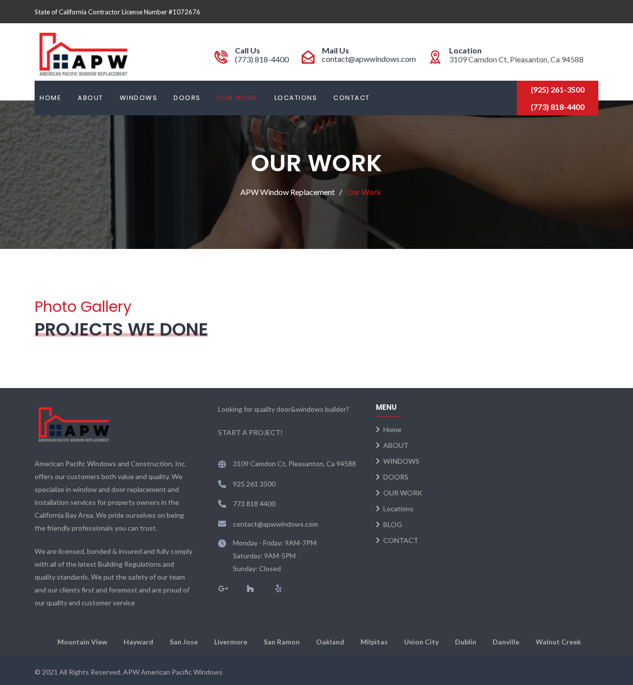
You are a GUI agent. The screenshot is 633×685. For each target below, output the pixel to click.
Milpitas (374, 641)
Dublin (465, 641)
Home (50, 97)
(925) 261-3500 (558, 89)
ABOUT (90, 97)
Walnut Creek (558, 641)
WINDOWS (139, 97)
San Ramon (282, 641)
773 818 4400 (254, 503)
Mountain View (82, 641)
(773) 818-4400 (262, 59)
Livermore (230, 641)
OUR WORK (237, 97)
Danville (506, 641)
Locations (295, 97)
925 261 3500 (254, 484)
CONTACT (351, 97)
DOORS (187, 97)
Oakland (330, 641)
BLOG (392, 524)
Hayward (138, 641)
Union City (421, 641)
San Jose (184, 641)
